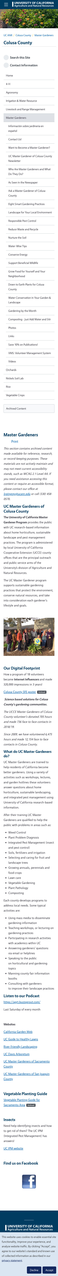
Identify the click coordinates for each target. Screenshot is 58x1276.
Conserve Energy (18, 254)
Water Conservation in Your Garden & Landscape (29, 300)
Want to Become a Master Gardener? (29, 147)
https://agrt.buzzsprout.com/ (22, 1002)
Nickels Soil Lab (14, 378)
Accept (49, 1270)
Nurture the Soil (17, 237)
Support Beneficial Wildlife (23, 263)
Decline (34, 1270)
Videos (12, 361)
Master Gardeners (16, 117)
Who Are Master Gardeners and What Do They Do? (29, 171)
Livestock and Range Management (25, 109)
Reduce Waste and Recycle (23, 229)
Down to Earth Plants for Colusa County (26, 287)
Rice (8, 386)
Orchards (11, 370)
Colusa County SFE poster (24, 692)
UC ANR (8, 35)
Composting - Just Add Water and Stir (29, 319)
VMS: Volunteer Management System (29, 353)
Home (9, 75)
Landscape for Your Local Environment (30, 212)
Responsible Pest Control (22, 221)
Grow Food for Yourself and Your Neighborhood (26, 274)
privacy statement (12, 1260)
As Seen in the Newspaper (23, 182)
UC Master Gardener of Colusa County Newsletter (30, 158)
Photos (12, 327)
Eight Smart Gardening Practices (26, 204)
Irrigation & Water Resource (21, 100)
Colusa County (23, 35)
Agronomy (12, 92)
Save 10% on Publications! (23, 344)
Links (11, 336)
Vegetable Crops (15, 395)
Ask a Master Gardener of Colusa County (26, 193)
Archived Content (16, 408)
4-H (8, 84)
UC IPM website (13, 1148)
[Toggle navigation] (6, 4)
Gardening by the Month (22, 311)
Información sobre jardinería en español (26, 128)
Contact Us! (15, 139)
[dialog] (29, 1254)
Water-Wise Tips (17, 246)
